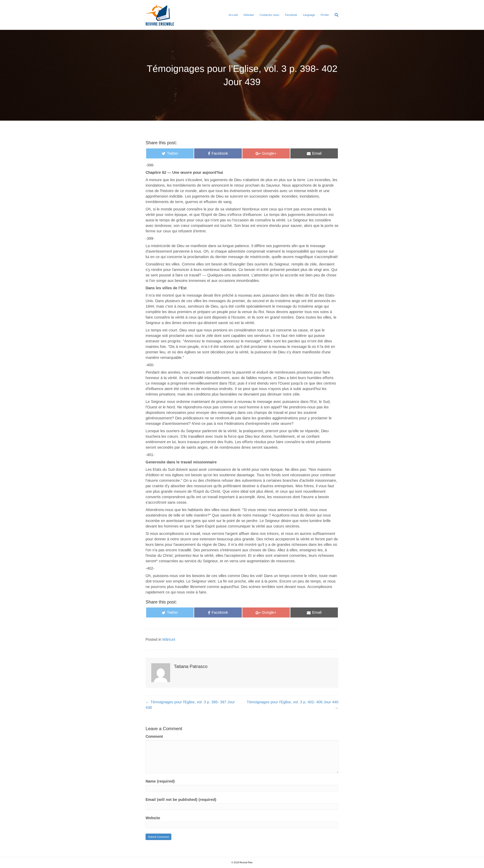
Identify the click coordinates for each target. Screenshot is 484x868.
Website (153, 818)
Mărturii (168, 639)
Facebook (291, 14)
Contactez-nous (269, 14)
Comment (154, 736)
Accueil (233, 14)
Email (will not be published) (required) (181, 799)
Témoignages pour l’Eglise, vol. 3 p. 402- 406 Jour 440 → (292, 705)
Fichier (325, 14)
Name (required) (160, 781)
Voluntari (248, 14)
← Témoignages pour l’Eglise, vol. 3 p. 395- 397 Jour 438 (190, 705)
